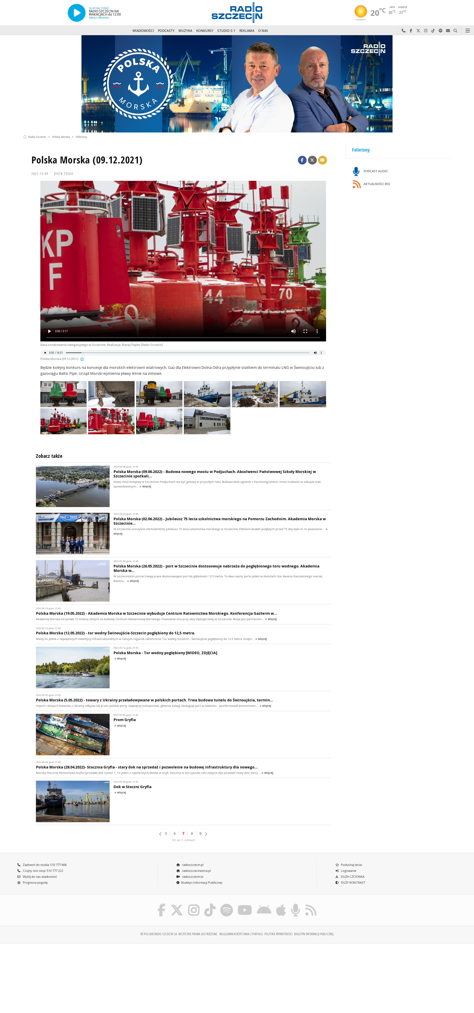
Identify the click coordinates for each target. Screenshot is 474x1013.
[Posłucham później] (81, 359)
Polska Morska (61, 136)
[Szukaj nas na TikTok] (210, 905)
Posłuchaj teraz (351, 865)
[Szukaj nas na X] (177, 905)
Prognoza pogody (35, 883)
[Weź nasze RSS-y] (311, 905)
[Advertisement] (76, 975)
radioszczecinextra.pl (196, 871)
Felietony (81, 136)
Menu (468, 30)
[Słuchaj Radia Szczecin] (76, 13)
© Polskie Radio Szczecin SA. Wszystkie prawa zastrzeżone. (179, 934)
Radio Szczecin (37, 136)
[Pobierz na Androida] (264, 905)
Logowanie (348, 871)
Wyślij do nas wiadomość (448, 30)
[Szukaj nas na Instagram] (194, 905)
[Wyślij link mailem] (322, 160)
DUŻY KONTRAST (352, 883)
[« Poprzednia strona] (160, 834)
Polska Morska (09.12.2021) (87, 159)
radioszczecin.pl (192, 865)
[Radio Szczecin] (237, 12)
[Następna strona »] (206, 834)
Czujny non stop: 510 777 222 (42, 871)
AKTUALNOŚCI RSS (376, 184)
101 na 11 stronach (183, 840)
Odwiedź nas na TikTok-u (433, 30)
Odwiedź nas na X (418, 30)
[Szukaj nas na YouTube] (245, 905)
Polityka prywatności (279, 934)
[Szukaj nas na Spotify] (226, 905)
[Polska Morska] (237, 83)
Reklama (246, 30)
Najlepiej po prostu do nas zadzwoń (403, 30)
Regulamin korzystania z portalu (241, 934)
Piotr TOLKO (63, 173)
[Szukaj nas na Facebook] (161, 905)
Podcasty (166, 30)
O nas (263, 30)
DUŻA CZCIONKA (352, 877)
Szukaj (455, 30)
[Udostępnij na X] (312, 160)
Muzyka (185, 30)
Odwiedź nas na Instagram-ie (425, 30)
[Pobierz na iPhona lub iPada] (281, 905)
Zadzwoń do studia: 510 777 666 (44, 865)
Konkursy (204, 30)
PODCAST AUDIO (375, 171)
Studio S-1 (226, 30)
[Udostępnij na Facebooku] (302, 160)
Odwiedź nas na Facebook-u (411, 30)
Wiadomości (143, 30)
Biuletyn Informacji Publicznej (201, 883)
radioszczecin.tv (192, 877)
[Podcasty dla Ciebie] (295, 905)
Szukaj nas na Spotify (440, 30)
